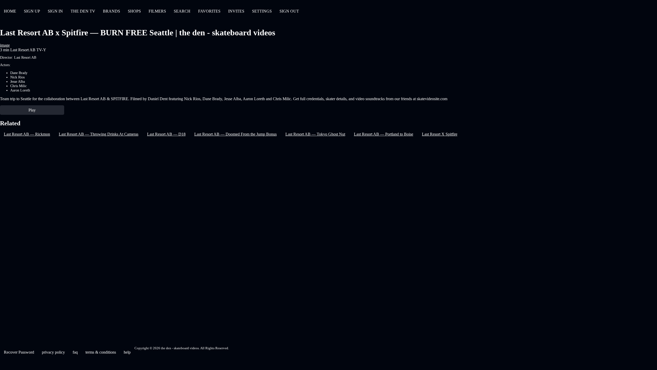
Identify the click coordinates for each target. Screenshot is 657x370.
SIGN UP (32, 11)
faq (75, 352)
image (5, 45)
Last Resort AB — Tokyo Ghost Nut (315, 134)
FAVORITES (209, 11)
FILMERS (157, 11)
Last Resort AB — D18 (166, 134)
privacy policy (53, 352)
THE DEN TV (83, 11)
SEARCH (182, 11)
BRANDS (111, 11)
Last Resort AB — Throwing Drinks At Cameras (98, 134)
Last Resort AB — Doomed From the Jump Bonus (235, 134)
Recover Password (19, 352)
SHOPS (134, 11)
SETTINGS (262, 11)
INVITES (236, 11)
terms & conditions (100, 352)
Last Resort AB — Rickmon (27, 134)
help (127, 352)
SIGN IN (55, 11)
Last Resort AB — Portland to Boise (383, 134)
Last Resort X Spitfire (439, 134)
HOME (10, 11)
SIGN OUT (289, 11)
